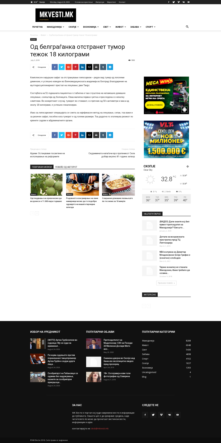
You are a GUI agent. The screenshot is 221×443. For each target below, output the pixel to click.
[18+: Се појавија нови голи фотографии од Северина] (93, 377)
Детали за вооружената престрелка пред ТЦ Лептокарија (172, 240)
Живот (119, 26)
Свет (106, 26)
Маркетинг (111, 2)
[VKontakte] (183, 2)
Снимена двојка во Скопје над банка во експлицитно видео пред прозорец (119, 361)
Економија (89, 26)
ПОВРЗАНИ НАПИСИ (42, 167)
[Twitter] (173, 2)
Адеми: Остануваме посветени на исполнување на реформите (47, 155)
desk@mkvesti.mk (100, 428)
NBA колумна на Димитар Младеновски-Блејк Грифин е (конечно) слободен (175, 255)
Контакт (122, 2)
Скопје (72, 26)
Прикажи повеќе (165, 283)
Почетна (37, 26)
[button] (187, 27)
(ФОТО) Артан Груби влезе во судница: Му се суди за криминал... (62, 343)
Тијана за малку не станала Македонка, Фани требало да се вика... (175, 270)
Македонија (54, 26)
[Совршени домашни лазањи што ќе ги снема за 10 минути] (118, 184)
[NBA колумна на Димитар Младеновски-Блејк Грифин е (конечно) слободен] (149, 255)
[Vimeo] (178, 2)
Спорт (149, 26)
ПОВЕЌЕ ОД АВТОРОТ (66, 167)
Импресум (100, 2)
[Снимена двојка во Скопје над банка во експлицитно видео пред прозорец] (93, 362)
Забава (134, 26)
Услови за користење (84, 2)
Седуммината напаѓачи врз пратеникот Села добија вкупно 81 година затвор (112, 155)
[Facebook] (168, 2)
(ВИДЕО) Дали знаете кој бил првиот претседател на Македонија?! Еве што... (174, 224)
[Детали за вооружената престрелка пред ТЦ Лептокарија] (149, 240)
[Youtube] (188, 2)
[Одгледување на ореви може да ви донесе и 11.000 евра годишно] (46, 184)
